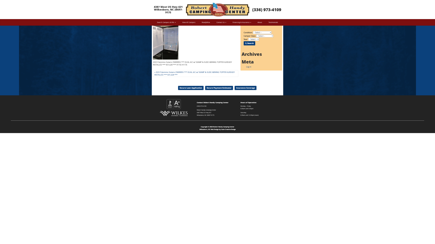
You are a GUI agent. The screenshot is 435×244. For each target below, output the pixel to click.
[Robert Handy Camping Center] (217, 9)
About (259, 22)
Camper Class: (250, 36)
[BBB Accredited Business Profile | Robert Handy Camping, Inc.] (174, 104)
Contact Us (220, 22)
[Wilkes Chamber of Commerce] (174, 113)
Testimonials (273, 22)
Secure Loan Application (191, 88)
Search (250, 43)
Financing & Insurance (241, 22)
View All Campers (188, 22)
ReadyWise (206, 22)
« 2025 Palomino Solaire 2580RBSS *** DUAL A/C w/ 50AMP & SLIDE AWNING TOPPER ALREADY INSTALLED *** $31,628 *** (194, 73)
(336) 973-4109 (266, 9)
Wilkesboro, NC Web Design (209, 129)
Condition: (248, 32)
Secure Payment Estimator (219, 88)
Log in (248, 67)
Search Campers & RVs (166, 22)
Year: (246, 39)
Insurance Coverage (245, 88)
